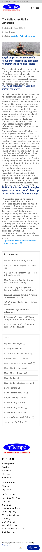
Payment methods (11, 508)
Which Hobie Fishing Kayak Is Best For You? (20, 303)
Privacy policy (9, 511)
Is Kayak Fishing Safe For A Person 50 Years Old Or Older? (20, 296)
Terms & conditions (11, 515)
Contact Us (7, 477)
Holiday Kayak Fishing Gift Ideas (19, 260)
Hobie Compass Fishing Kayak (19, 363)
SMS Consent (8, 532)
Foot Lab (6, 474)
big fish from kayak (14, 343)
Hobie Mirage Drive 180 (16, 373)
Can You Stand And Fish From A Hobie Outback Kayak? (19, 325)
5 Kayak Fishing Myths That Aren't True (20, 266)
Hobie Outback (12, 378)
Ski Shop (6, 470)
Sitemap (6, 518)
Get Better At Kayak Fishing (23, 36)
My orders (7, 489)
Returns (6, 501)
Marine (5, 467)
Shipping (6, 505)
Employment (8, 522)
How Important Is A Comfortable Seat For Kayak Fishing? (19, 281)
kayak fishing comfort (16, 392)
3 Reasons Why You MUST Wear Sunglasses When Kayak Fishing (19, 318)
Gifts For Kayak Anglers (16, 358)
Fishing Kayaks (12, 348)
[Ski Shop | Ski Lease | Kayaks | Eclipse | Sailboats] (11, 7)
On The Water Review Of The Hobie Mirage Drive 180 (20, 273)
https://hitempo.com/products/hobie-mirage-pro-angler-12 (19, 241)
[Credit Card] (20, 548)
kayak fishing (12, 388)
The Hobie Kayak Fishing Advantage (16, 310)
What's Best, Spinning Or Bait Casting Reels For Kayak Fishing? (19, 288)
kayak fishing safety (15, 412)
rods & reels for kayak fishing (19, 417)
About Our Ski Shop (11, 498)
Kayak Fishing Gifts (15, 397)
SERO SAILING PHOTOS (13, 528)
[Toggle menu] (37, 7)
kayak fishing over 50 (15, 407)
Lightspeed (6, 545)
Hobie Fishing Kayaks (15, 368)
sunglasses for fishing (15, 422)
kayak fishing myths (15, 402)
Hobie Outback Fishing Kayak (19, 383)
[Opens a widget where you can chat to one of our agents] (33, 548)
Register (6, 486)
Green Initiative (9, 525)
